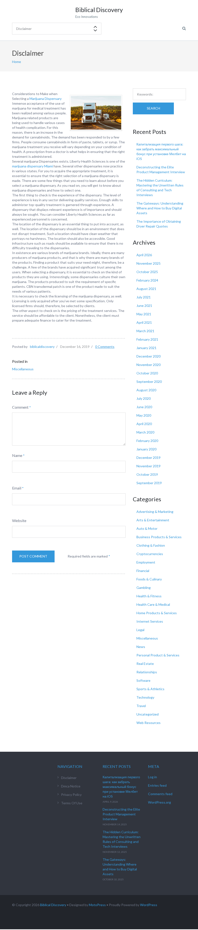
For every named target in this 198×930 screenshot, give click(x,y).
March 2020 (145, 432)
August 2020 (146, 390)
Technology (145, 697)
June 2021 (144, 305)
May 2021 (143, 314)
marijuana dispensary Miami (32, 166)
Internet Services (149, 621)
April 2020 (144, 424)
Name (17, 455)
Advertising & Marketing (154, 512)
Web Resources (148, 723)
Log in (152, 777)
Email (16, 488)
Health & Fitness (149, 596)
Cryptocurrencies (149, 554)
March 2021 (145, 331)
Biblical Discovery (53, 905)
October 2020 (147, 373)
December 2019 (148, 457)
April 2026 (144, 255)
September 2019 (149, 483)
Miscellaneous (23, 369)
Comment (20, 407)
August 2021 (146, 289)
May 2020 (143, 415)
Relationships (146, 672)
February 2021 (147, 339)
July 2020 (143, 398)
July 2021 (143, 297)
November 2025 (148, 263)
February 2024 (147, 280)
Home (16, 62)
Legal (140, 630)
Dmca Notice (70, 786)
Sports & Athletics (150, 689)
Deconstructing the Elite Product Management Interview (121, 814)
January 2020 (146, 449)
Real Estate (145, 663)
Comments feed (160, 794)
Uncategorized (147, 714)
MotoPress (97, 905)
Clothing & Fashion (150, 545)
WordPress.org (159, 802)
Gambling (143, 588)
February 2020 (147, 441)
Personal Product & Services (157, 655)
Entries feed (157, 785)
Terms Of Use (71, 803)
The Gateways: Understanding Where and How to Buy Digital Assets (159, 208)
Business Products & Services (159, 537)
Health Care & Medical (153, 604)
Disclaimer (69, 778)
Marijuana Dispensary (45, 98)
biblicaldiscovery (42, 346)
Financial (142, 571)
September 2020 (149, 381)
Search (153, 108)
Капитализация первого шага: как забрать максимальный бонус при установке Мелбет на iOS (121, 786)
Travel (141, 706)
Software (143, 680)
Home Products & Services (156, 613)
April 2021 (144, 322)
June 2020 (144, 407)
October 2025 (147, 272)
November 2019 (148, 466)
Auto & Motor (146, 528)
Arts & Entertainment (152, 520)
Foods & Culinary (149, 579)
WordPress (148, 905)
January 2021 (146, 348)
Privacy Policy (71, 794)
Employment (145, 562)
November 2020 (148, 365)
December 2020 (148, 356)
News (140, 647)
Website (19, 520)
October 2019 (147, 474)
